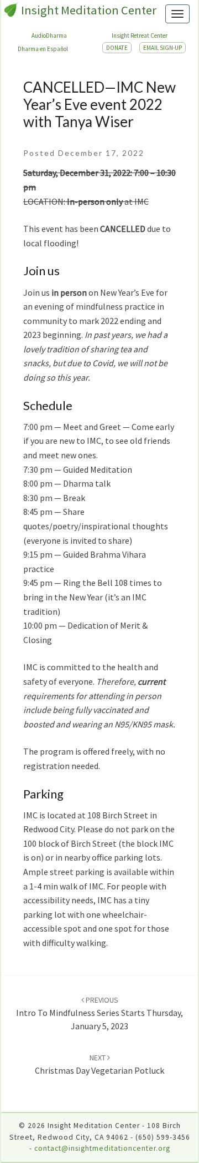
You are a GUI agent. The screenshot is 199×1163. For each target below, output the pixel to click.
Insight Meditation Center (88, 10)
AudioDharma (49, 35)
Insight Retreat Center (139, 35)
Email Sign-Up (162, 48)
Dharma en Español (43, 49)
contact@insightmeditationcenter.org (102, 1148)
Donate (117, 48)
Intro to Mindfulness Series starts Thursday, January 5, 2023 (99, 1013)
